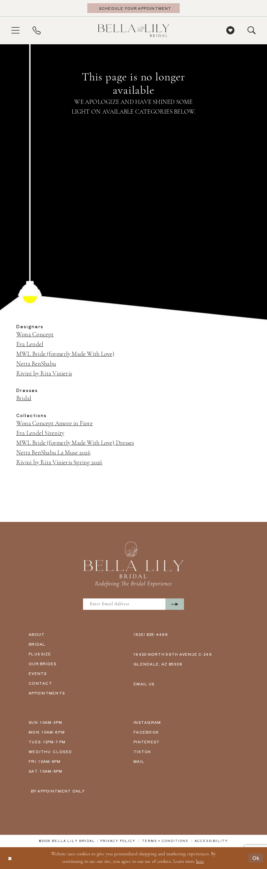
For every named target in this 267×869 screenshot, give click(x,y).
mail (139, 761)
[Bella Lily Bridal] (133, 30)
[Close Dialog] (10, 858)
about (37, 634)
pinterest (147, 741)
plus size (40, 653)
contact (40, 683)
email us (144, 683)
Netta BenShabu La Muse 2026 (53, 453)
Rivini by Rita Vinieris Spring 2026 (59, 463)
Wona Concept (35, 335)
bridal (37, 644)
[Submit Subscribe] (174, 604)
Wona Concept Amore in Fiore (54, 424)
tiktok (142, 751)
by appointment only (58, 790)
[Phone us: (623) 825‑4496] (36, 30)
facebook (146, 732)
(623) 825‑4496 (151, 634)
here (200, 861)
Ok (256, 857)
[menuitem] (15, 30)
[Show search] (251, 30)
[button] (15, 30)
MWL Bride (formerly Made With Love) (65, 354)
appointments (47, 692)
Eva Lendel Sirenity (40, 433)
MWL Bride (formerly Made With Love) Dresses (75, 443)
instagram (147, 722)
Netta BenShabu (36, 364)
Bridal (23, 399)
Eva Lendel (29, 345)
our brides (43, 663)
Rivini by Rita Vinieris (44, 374)
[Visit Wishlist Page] (230, 30)
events (38, 673)
